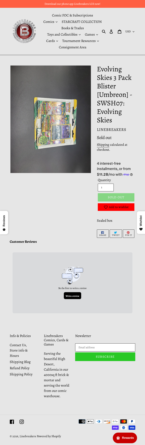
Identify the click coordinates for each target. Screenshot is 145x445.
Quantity (104, 180)
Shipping (103, 144)
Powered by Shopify (49, 436)
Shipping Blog (20, 361)
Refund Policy (20, 368)
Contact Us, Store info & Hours (19, 350)
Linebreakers (28, 436)
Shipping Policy (21, 374)
